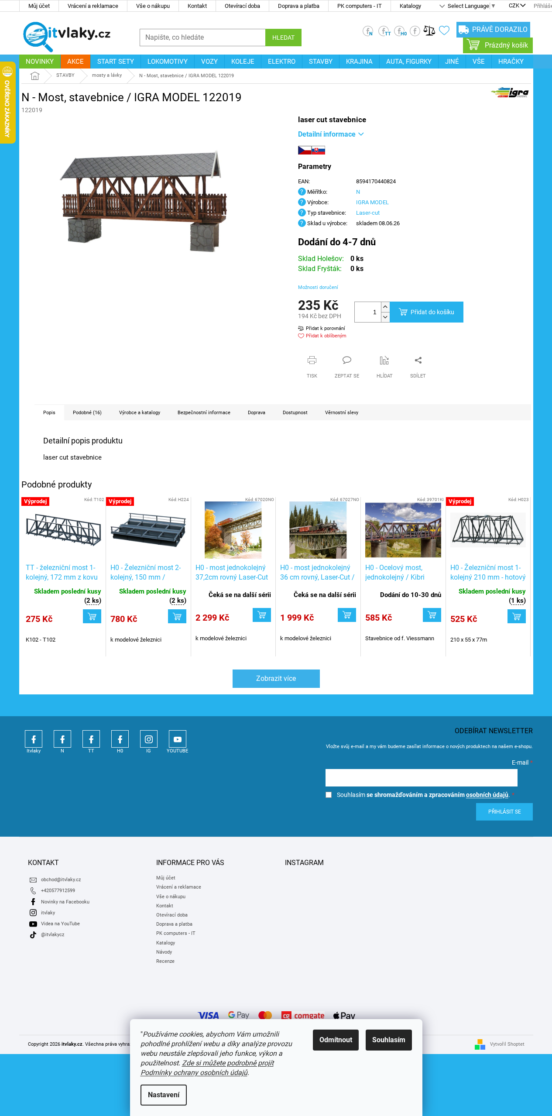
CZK (514, 6)
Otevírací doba (242, 6)
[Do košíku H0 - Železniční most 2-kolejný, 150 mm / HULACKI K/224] (177, 616)
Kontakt (197, 6)
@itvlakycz (52, 934)
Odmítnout (335, 1040)
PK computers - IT (359, 6)
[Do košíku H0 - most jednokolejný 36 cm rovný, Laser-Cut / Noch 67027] (347, 615)
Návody (164, 952)
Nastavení (163, 1095)
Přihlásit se (504, 812)
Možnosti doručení (318, 287)
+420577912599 (58, 890)
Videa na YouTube (60, 924)
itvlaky (48, 913)
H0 (120, 739)
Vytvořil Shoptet (507, 1044)
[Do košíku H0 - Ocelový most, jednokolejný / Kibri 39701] (432, 615)
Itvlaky (34, 739)
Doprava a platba (298, 6)
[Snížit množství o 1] (385, 317)
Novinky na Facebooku (65, 902)
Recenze (165, 961)
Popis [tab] (49, 412)
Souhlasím (388, 1040)
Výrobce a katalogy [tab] (139, 412)
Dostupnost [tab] (295, 412)
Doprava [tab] (256, 412)
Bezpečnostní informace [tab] (204, 412)
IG (149, 739)
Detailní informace (327, 134)
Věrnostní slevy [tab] (341, 412)
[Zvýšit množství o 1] (385, 307)
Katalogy (410, 6)
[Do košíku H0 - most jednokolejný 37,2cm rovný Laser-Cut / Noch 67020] (262, 615)
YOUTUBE (178, 739)
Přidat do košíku (432, 312)
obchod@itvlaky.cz (61, 879)
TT (91, 739)
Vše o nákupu (153, 6)
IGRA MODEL (372, 202)
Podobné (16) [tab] (87, 412)
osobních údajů (487, 794)
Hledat (283, 37)
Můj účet (39, 6)
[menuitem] (39, 62)
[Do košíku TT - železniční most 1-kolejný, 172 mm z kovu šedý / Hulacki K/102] (92, 616)
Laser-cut (368, 212)
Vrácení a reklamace (93, 6)
